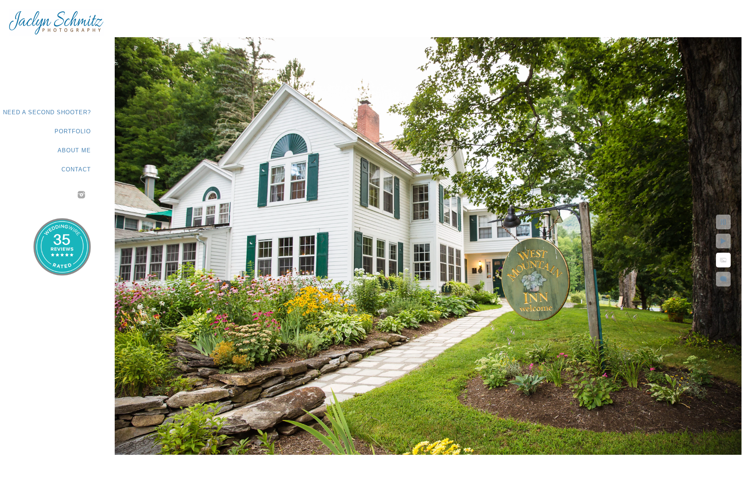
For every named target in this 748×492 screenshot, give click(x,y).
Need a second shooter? (47, 112)
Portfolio (73, 131)
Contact (76, 169)
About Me (74, 150)
